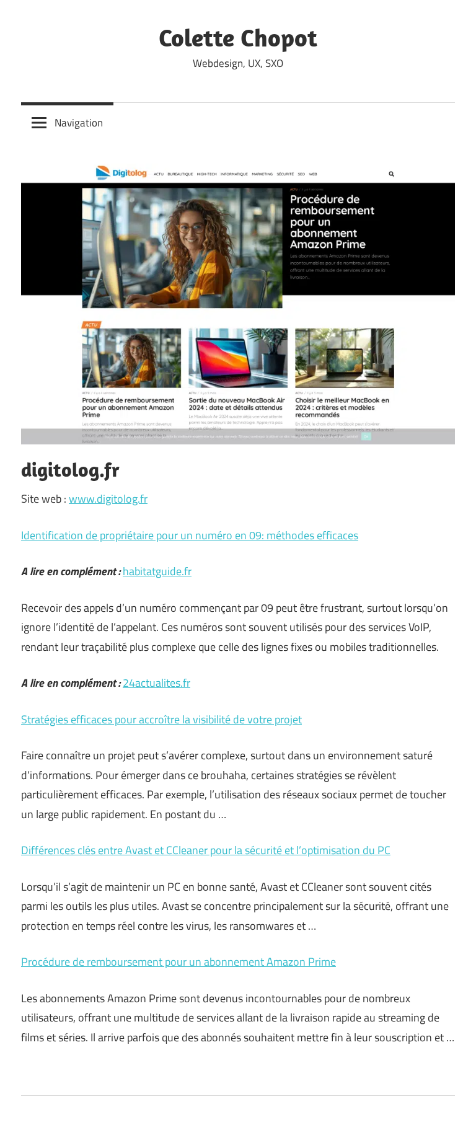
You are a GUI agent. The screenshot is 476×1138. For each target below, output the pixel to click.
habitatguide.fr (157, 571)
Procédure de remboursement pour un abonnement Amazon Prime (178, 961)
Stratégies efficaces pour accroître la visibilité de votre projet (161, 719)
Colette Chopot (238, 37)
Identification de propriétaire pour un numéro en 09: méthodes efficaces (189, 535)
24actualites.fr (156, 682)
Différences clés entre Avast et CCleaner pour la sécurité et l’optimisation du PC (205, 850)
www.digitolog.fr (108, 498)
